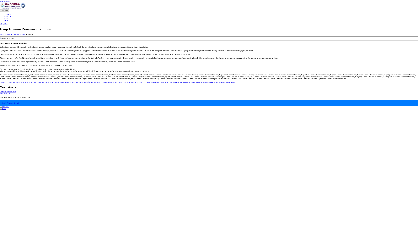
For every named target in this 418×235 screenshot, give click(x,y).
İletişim (6, 20)
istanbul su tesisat (82, 82)
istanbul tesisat (107, 82)
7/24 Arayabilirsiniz (11, 103)
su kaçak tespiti (201, 82)
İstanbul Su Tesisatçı (95, 82)
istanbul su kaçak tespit (67, 82)
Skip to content (5, 1)
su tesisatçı (217, 82)
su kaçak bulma (178, 82)
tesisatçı (232, 82)
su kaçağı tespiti (160, 82)
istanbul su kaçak (18, 82)
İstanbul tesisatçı (118, 82)
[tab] (4, 10)
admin (20, 34)
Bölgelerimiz (8, 16)
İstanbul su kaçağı (6, 82)
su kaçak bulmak (190, 82)
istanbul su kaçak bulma (33, 82)
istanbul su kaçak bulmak (50, 82)
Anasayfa (7, 14)
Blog (6, 18)
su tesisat (210, 82)
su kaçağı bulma (149, 82)
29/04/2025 (8, 34)
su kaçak (170, 82)
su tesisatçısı (225, 82)
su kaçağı (140, 82)
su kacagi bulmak (131, 82)
